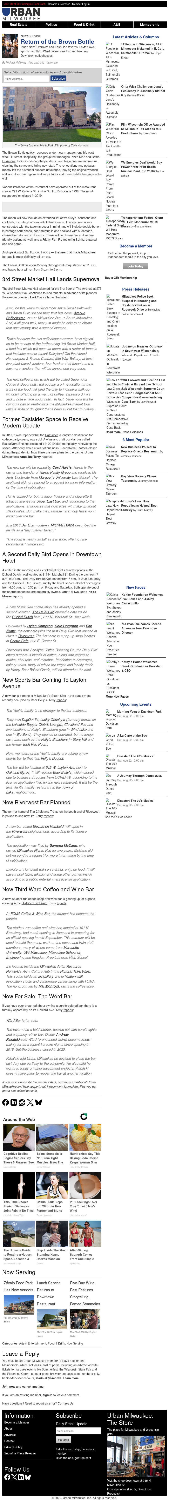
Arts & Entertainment (32, 1343)
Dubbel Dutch (11, 574)
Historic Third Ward (34, 903)
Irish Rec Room (35, 744)
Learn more (71, 1378)
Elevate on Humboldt (49, 826)
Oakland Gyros (17, 772)
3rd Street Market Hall (23, 288)
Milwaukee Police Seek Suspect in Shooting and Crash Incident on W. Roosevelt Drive (139, 302)
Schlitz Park (55, 191)
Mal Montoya (49, 986)
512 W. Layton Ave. (60, 767)
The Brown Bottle (13, 152)
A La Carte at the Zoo (132, 735)
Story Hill (80, 739)
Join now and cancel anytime (22, 1386)
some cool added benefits (19, 1090)
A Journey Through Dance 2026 (139, 776)
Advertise (10, 1435)
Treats (54, 811)
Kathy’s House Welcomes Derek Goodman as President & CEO (142, 666)
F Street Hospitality (23, 156)
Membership (150, 24)
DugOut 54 (30, 719)
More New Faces (117, 696)
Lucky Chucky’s (52, 719)
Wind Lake (78, 729)
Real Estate (18, 24)
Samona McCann (63, 845)
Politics (51, 24)
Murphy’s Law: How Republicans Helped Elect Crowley (139, 505)
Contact (9, 1441)
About (8, 1428)
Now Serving (75, 1343)
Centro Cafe (19, 640)
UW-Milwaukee (35, 952)
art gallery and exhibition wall (60, 976)
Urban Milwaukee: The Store (130, 1418)
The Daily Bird (31, 578)
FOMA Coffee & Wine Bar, (30, 913)
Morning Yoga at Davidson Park (139, 711)
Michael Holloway (16, 62)
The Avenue (84, 288)
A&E (117, 24)
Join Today (135, 266)
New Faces (136, 587)
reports (46, 456)
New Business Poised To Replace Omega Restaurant (140, 449)
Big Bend (23, 734)
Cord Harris (62, 467)
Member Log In (81, 4)
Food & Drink (84, 24)
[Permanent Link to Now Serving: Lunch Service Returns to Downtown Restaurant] (52, 1328)
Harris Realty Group (55, 472)
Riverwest (26, 635)
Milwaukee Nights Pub (34, 850)
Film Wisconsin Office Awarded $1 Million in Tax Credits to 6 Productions (143, 128)
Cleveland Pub (75, 724)
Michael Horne (62, 525)
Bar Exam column (35, 525)
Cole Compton (66, 625)
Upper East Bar (48, 501)
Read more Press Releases (124, 432)
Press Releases (135, 289)
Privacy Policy (13, 1447)
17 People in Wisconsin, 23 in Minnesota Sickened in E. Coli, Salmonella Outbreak (142, 48)
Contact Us (65, 1403)
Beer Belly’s (62, 772)
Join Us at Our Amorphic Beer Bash (25, 4)
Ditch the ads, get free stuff (73, 1458)
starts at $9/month (48, 1378)
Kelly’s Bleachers (54, 739)
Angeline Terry (30, 456)
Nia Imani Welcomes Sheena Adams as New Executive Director (141, 628)
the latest (61, 297)
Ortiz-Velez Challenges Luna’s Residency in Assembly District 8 (143, 90)
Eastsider (51, 435)
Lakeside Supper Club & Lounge (36, 724)
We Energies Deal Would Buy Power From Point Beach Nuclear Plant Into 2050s (141, 166)
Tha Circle (36, 811)
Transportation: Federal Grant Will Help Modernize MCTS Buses (142, 221)
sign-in (48, 1395)
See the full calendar (118, 817)
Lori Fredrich (39, 297)
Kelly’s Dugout (52, 758)
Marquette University (55, 477)
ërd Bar (15, 1020)
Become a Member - (60, 4)
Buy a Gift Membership (121, 278)
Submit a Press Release (20, 1453)
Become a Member (136, 246)
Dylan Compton (40, 625)
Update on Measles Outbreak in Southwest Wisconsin (142, 348)
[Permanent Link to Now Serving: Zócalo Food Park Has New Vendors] (19, 1314)
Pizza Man (78, 156)
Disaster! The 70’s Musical (135, 756)
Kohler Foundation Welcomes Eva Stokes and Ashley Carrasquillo (142, 598)
